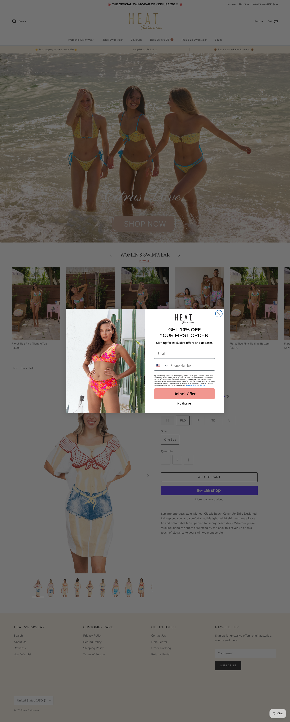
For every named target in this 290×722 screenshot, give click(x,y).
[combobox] (161, 365)
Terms (202, 385)
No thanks (184, 403)
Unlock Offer (184, 394)
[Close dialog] (218, 313)
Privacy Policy (192, 385)
